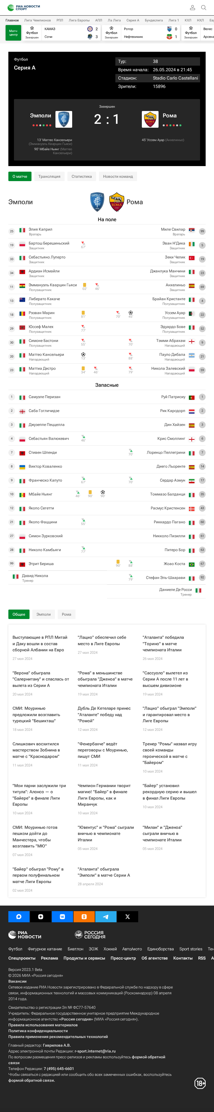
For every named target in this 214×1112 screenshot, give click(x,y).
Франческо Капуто (45, 480)
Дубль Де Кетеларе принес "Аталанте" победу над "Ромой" (104, 714)
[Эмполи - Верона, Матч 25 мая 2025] (34, 125)
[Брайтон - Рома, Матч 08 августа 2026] (167, 125)
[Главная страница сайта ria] (9, 8)
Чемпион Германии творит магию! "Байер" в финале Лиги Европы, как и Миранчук (104, 795)
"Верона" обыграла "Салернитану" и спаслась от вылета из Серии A (41, 679)
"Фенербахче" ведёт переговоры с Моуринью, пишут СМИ (103, 750)
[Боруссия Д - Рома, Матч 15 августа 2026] (164, 125)
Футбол (21, 59)
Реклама (49, 958)
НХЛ (200, 20)
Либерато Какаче (44, 299)
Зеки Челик (175, 257)
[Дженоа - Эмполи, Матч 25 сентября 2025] (47, 125)
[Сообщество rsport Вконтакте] (62, 916)
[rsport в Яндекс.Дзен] (40, 916)
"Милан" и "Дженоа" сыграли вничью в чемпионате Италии (162, 833)
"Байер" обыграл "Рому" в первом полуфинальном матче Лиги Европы (38, 875)
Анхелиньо (174, 140)
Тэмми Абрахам (170, 340)
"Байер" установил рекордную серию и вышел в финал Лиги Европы (169, 792)
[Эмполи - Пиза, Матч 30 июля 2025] (37, 125)
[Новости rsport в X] (127, 916)
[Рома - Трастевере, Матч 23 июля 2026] (180, 125)
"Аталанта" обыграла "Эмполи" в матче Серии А (104, 872)
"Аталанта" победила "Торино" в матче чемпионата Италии (163, 643)
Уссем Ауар (155, 140)
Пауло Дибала (172, 354)
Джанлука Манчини (167, 271)
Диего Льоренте (171, 466)
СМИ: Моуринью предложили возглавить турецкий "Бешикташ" (36, 714)
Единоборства (160, 948)
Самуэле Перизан (44, 396)
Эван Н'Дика (173, 243)
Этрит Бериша (41, 563)
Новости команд (118, 176)
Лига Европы (79, 20)
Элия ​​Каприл (40, 229)
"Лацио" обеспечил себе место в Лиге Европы (102, 640)
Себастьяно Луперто (47, 257)
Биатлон (75, 948)
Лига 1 (174, 20)
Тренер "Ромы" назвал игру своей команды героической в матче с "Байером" (170, 753)
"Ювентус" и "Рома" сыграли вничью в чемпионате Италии (106, 833)
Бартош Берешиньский (49, 243)
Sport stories (190, 948)
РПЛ (60, 20)
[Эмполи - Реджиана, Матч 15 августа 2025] (44, 125)
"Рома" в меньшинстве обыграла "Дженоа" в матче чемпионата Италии (105, 679)
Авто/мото (132, 948)
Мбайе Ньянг (49, 149)
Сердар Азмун (172, 480)
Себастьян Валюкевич (49, 438)
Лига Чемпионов (37, 20)
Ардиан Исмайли (44, 271)
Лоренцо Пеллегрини (166, 452)
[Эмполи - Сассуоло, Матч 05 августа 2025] (40, 125)
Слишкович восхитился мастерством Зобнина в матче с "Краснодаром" (36, 750)
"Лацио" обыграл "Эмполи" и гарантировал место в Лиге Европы (169, 714)
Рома (170, 115)
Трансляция (49, 176)
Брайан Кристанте (168, 299)
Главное (12, 20)
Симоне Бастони (43, 340)
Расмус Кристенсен (168, 508)
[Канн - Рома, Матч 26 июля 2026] (177, 125)
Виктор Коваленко (45, 466)
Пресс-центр (123, 958)
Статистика (82, 176)
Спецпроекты (21, 958)
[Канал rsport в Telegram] (105, 916)
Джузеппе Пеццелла (47, 424)
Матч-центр (13, 32)
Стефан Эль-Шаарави (165, 577)
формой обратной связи (31, 1080)
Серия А (133, 20)
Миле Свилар (173, 229)
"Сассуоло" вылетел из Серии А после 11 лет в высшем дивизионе (165, 679)
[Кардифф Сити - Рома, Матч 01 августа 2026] (174, 125)
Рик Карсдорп (172, 410)
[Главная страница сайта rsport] (36, 8)
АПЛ (98, 20)
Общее (19, 614)
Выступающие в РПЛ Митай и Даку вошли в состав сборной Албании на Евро (40, 643)
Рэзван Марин (42, 312)
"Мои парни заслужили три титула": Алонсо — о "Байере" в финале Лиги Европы (39, 795)
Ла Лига (114, 20)
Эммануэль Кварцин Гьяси (50, 144)
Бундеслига (154, 20)
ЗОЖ (93, 948)
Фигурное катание (45, 948)
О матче (20, 176)
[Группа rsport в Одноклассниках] (84, 916)
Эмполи (40, 115)
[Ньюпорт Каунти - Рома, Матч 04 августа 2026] (170, 125)
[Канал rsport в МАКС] (19, 916)
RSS (202, 958)
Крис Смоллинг (171, 438)
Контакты (183, 958)
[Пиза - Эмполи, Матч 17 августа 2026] (50, 125)
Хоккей (110, 948)
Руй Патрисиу (173, 396)
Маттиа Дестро (42, 368)
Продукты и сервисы (84, 958)
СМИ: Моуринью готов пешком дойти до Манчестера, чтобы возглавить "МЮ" (35, 837)
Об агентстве (155, 958)
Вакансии (17, 981)
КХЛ (188, 20)
